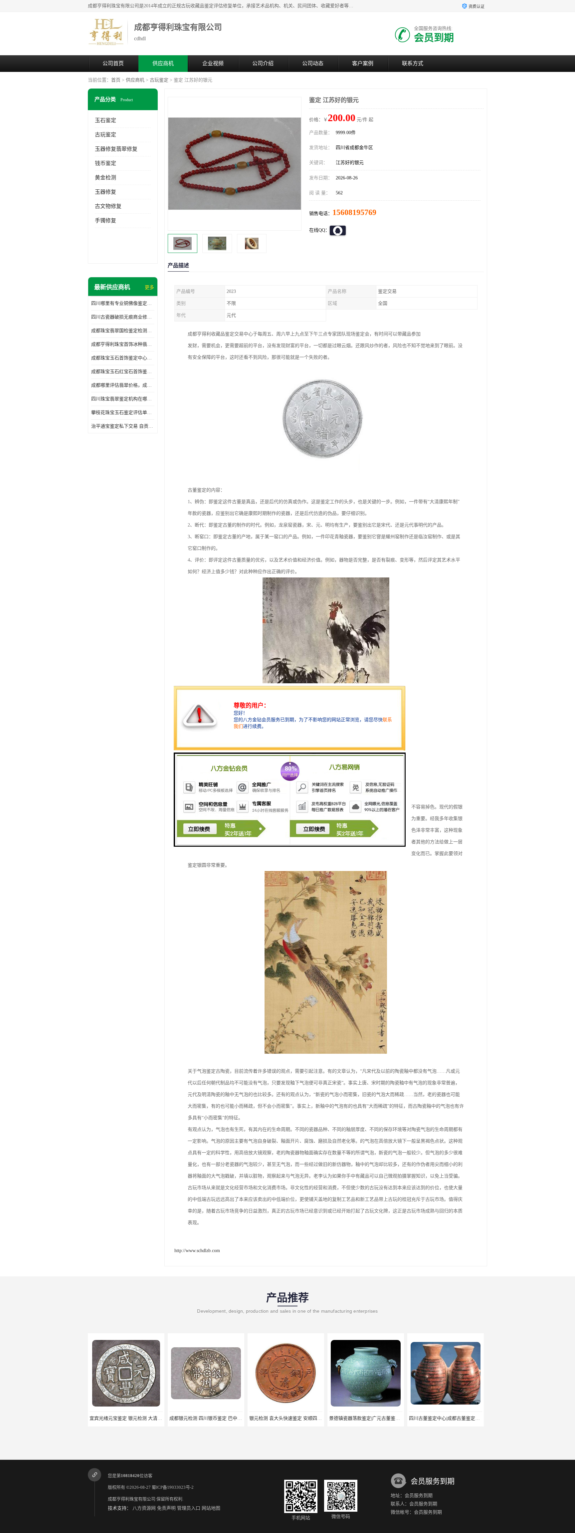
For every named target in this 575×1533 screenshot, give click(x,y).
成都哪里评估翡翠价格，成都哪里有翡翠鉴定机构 (122, 385)
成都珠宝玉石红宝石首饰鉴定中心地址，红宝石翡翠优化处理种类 (122, 371)
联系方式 (412, 63)
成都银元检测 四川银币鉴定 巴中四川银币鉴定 (137, 1418)
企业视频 (213, 63)
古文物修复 (108, 206)
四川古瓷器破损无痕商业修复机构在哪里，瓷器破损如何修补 (122, 317)
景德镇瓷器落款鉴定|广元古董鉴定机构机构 (294, 1418)
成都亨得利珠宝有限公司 (131, 1498)
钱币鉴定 (105, 163)
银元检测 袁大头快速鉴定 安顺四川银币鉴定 (215, 1418)
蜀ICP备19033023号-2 (173, 1487)
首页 (115, 80)
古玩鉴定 (159, 80)
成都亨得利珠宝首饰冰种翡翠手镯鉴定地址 (122, 344)
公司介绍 (263, 63)
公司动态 (312, 63)
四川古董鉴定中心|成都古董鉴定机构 (367, 1418)
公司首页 (113, 63)
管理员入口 (188, 1508)
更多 (149, 287)
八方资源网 (144, 1508)
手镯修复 (105, 220)
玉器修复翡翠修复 (116, 149)
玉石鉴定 (105, 120)
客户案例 (362, 63)
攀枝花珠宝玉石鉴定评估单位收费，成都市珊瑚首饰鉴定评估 (122, 412)
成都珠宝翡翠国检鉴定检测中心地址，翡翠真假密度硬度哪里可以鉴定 (122, 330)
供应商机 (163, 63)
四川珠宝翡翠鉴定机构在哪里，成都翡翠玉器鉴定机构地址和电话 (122, 398)
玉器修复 (105, 192)
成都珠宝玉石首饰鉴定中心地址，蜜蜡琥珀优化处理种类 (122, 357)
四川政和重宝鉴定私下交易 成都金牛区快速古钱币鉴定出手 (470, 1418)
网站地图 (211, 1508)
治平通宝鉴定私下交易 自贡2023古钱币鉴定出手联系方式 (122, 426)
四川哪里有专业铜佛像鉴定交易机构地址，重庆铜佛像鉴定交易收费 (122, 303)
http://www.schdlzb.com (197, 1250)
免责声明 (166, 1508)
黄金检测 (105, 177)
